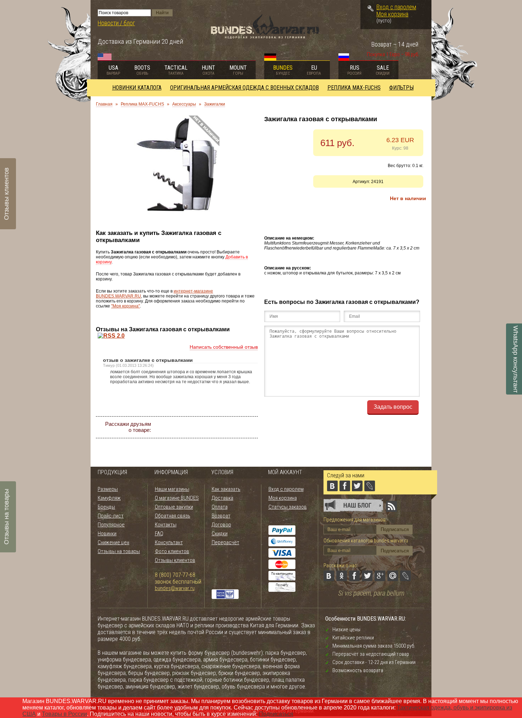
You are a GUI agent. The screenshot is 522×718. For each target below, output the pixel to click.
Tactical (175, 70)
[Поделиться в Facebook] (199, 427)
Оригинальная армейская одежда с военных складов (244, 87)
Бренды (106, 507)
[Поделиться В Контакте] (173, 427)
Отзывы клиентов (175, 560)
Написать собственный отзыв (224, 347)
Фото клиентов (172, 551)
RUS (354, 70)
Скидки (220, 533)
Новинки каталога (137, 87)
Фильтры (401, 87)
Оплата (220, 507)
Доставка (222, 498)
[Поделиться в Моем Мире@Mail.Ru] (237, 427)
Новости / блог (116, 23)
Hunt (208, 70)
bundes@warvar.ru (175, 588)
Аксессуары (184, 104)
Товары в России (64, 714)
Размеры (108, 489)
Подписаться (276, 714)
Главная (104, 104)
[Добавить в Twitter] (212, 427)
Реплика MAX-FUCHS (354, 87)
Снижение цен (113, 542)
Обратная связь (172, 516)
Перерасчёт (225, 542)
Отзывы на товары (119, 551)
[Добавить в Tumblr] (205, 440)
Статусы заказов (287, 507)
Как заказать (226, 489)
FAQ (159, 533)
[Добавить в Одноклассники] (186, 427)
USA (113, 70)
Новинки (107, 533)
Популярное (111, 524)
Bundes (283, 70)
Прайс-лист (111, 516)
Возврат (221, 516)
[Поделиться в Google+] (224, 427)
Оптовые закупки (174, 507)
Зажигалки (214, 104)
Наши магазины (172, 489)
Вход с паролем (396, 7)
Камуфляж (109, 498)
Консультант (169, 542)
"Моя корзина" (125, 306)
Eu (314, 70)
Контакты (165, 524)
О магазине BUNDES (177, 498)
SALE (383, 70)
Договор (221, 524)
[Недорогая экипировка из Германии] (265, 36)
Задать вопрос (393, 407)
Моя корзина (392, 14)
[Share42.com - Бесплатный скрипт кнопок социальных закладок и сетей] (218, 440)
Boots (142, 70)
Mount (238, 70)
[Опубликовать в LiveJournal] (250, 427)
